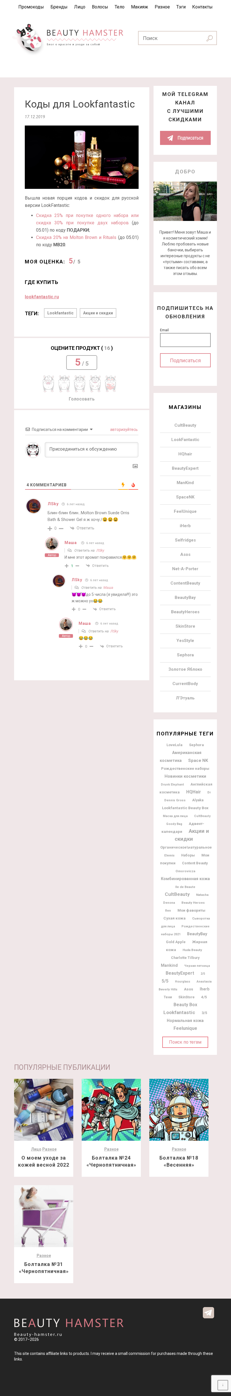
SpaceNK (185, 497)
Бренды (59, 7)
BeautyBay (185, 597)
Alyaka (197, 800)
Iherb (204, 989)
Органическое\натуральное (186, 847)
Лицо (79, 7)
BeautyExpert (185, 468)
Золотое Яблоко (185, 669)
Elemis (169, 855)
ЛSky (100, 550)
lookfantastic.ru (42, 296)
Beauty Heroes (193, 903)
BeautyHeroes (185, 611)
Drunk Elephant (172, 784)
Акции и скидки (98, 313)
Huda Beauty (192, 950)
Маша (71, 542)
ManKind (185, 482)
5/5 (165, 981)
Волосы (100, 7)
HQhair (185, 454)
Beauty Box (185, 1004)
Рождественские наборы (185, 768)
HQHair (193, 792)
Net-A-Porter (185, 568)
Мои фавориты (191, 910)
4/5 (204, 997)
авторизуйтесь (123, 429)
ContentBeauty (185, 583)
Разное (162, 7)
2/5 (203, 974)
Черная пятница (197, 966)
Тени (168, 997)
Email (164, 330)
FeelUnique (185, 511)
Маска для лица (175, 816)
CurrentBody (185, 683)
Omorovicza (185, 871)
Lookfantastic (60, 313)
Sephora (185, 654)
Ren (168, 910)
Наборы (188, 855)
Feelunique (185, 1028)
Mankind (169, 965)
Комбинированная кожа (185, 878)
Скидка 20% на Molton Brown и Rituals (76, 237)
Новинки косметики (185, 776)
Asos (185, 554)
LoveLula (174, 745)
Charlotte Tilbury (185, 958)
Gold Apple (176, 942)
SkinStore (185, 626)
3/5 (204, 1013)
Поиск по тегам (185, 1042)
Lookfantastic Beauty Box (185, 808)
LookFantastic (185, 439)
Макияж (139, 7)
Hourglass (182, 981)
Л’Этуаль (185, 698)
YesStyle (185, 640)
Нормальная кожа (185, 1020)
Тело (120, 7)
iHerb (185, 525)
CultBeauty (185, 425)
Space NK (198, 760)
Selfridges (185, 540)
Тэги (181, 7)
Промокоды (31, 7)
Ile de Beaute (185, 887)
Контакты (202, 7)
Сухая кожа (174, 918)
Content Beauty (195, 863)
